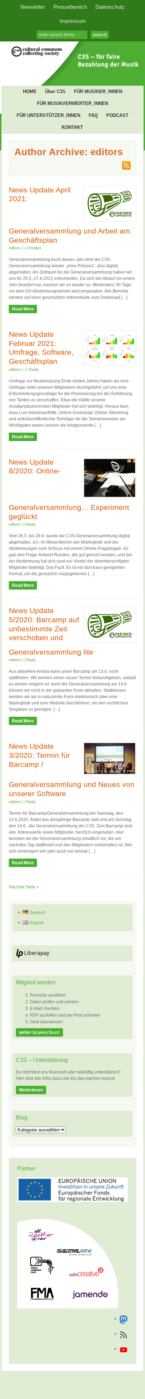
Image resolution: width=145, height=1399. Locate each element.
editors (14, 248)
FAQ (93, 115)
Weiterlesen (31, 1090)
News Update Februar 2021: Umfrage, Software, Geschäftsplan (41, 348)
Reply (31, 524)
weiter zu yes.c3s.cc (39, 1032)
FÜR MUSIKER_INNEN (98, 91)
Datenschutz (110, 7)
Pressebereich (70, 7)
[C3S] (72, 70)
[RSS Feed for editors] (126, 168)
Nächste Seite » (24, 887)
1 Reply (32, 369)
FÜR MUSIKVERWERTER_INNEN (72, 103)
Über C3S (55, 91)
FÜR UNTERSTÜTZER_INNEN (48, 115)
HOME (30, 91)
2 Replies (34, 248)
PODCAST (117, 115)
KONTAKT (72, 127)
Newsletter (32, 7)
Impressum (72, 21)
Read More (23, 309)
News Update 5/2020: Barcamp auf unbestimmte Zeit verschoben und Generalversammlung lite (51, 631)
